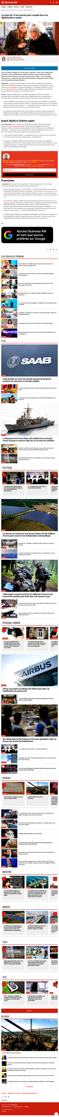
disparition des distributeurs (16, 126)
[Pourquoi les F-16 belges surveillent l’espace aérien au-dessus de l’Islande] (9, 540)
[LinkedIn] (9, 1096)
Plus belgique (41, 1086)
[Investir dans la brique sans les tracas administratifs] (13, 783)
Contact (4, 1093)
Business (4, 288)
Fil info (22, 7)
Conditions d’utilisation (13, 1093)
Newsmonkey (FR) (17, 1106)
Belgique (4, 7)
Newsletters (29, 7)
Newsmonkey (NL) (6, 1106)
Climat (3, 402)
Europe (3, 817)
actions (3, 462)
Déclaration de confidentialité (30, 1093)
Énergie (3, 530)
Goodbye (26, 1106)
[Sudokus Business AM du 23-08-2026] (9, 829)
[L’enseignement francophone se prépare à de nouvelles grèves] (9, 319)
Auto (3, 608)
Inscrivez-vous (29, 175)
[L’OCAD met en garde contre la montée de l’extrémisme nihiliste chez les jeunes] (9, 270)
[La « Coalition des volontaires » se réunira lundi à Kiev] (9, 745)
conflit (3, 392)
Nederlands (4, 1100)
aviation (3, 375)
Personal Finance (5, 307)
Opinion (4, 793)
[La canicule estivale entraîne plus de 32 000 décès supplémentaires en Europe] (9, 395)
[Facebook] (3, 1096)
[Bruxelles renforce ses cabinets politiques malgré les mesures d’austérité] (9, 290)
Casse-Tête (4, 837)
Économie (10, 7)
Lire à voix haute (29, 68)
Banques (4, 268)
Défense (3, 435)
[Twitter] (6, 1096)
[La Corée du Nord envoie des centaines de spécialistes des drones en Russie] (9, 385)
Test (4, 993)
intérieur (4, 278)
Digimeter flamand (11, 89)
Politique (16, 7)
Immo (28, 638)
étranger (4, 452)
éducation (4, 327)
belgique (3, 54)
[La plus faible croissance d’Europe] (37, 783)
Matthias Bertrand (19, 164)
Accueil (2, 10)
